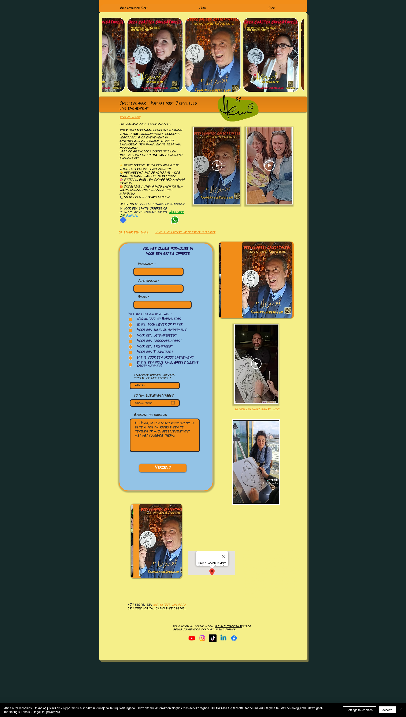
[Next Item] (295, 55)
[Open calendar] (173, 403)
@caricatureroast (228, 626)
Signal (132, 215)
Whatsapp (176, 212)
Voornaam (145, 264)
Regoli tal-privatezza (46, 712)
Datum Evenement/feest (154, 396)
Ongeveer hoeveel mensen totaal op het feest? (154, 377)
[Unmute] (246, 498)
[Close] (400, 710)
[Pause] (238, 498)
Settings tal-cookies (360, 710)
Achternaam (147, 281)
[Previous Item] (110, 55)
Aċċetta (387, 710)
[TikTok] (213, 638)
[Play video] (217, 165)
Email (142, 297)
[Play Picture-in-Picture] (274, 498)
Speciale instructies (150, 415)
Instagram (209, 629)
